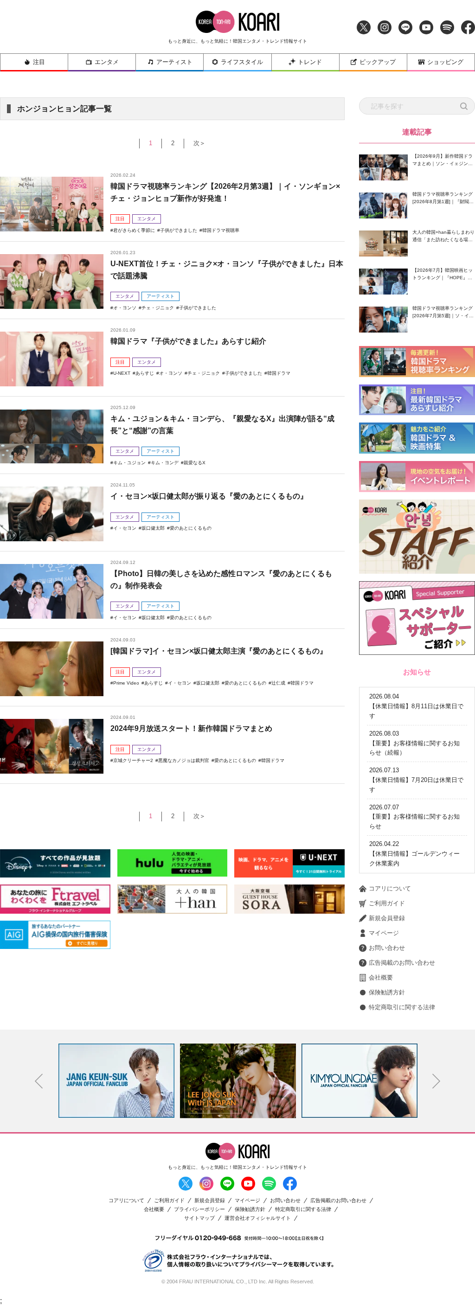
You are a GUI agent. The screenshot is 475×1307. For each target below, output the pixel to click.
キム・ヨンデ (165, 462)
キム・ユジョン (129, 462)
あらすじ (144, 373)
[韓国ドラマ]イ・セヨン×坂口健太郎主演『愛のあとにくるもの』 (218, 651)
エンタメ (107, 61)
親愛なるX (194, 462)
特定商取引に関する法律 (402, 1007)
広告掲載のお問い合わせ (402, 962)
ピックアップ (377, 61)
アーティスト (174, 61)
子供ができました (178, 230)
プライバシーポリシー (199, 1209)
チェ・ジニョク (157, 307)
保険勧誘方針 (387, 992)
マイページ (384, 932)
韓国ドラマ (278, 373)
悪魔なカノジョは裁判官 (183, 760)
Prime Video (126, 683)
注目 (39, 61)
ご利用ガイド (387, 903)
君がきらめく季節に (134, 230)
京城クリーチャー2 (133, 760)
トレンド (310, 61)
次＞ (199, 143)
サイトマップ (199, 1218)
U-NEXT (121, 373)
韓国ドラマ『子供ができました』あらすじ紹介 (188, 341)
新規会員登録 (387, 918)
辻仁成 (278, 683)
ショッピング (445, 61)
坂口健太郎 (153, 528)
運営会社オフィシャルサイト (258, 1218)
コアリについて (390, 888)
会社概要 (381, 977)
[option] (116, 1081)
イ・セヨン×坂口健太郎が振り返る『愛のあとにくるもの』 (209, 496)
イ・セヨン (124, 528)
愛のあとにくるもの (191, 528)
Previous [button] (39, 1081)
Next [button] (436, 1081)
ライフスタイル (242, 61)
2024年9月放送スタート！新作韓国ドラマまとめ (191, 728)
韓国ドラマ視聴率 (220, 230)
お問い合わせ (387, 947)
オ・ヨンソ (124, 307)
